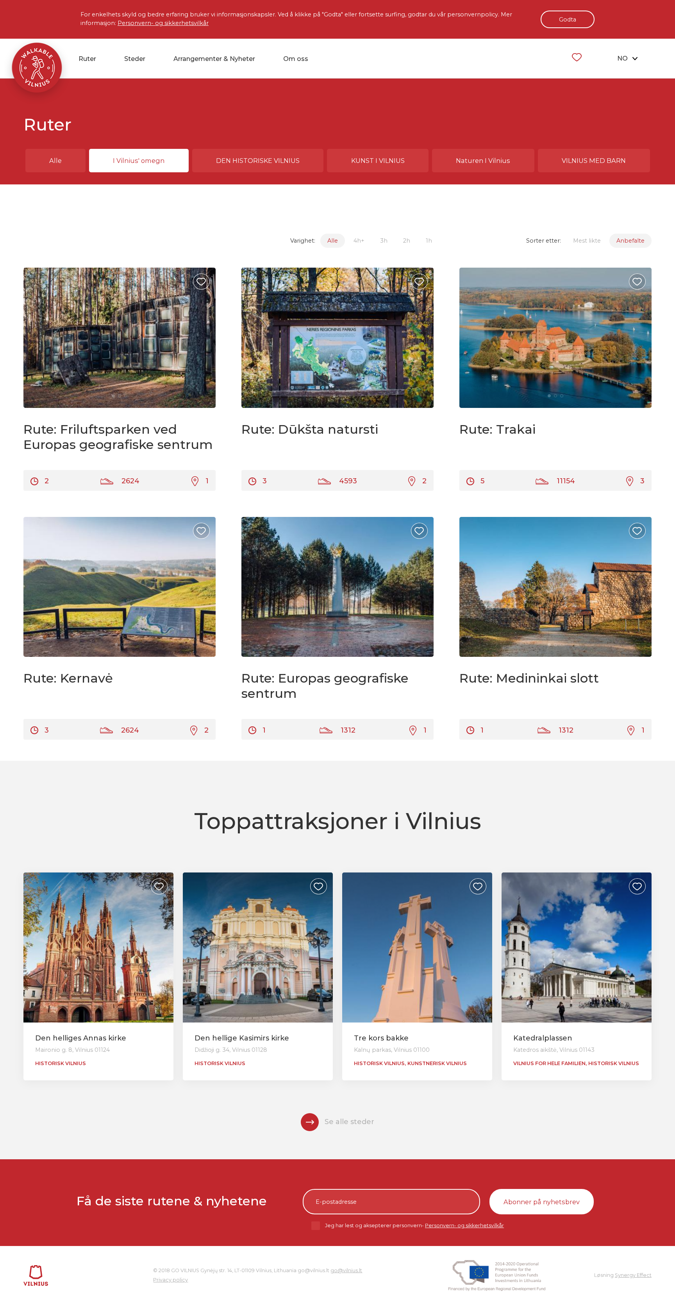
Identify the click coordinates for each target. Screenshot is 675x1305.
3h (384, 240)
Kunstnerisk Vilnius (437, 1063)
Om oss (295, 59)
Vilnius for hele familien (549, 1063)
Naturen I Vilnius (483, 160)
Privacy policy (170, 1280)
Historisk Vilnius (60, 1063)
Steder (134, 59)
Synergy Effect (633, 1275)
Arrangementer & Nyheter (214, 59)
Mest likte (587, 240)
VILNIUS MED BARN (594, 160)
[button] (203, 338)
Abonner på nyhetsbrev (542, 1202)
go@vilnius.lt (346, 1270)
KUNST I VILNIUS (378, 160)
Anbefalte (630, 240)
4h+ (359, 240)
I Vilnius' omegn (138, 160)
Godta (567, 19)
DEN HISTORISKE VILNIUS (258, 160)
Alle (55, 160)
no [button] (623, 58)
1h (429, 240)
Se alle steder (349, 1121)
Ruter (87, 59)
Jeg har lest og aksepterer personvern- (414, 1225)
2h (406, 240)
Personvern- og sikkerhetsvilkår (163, 23)
